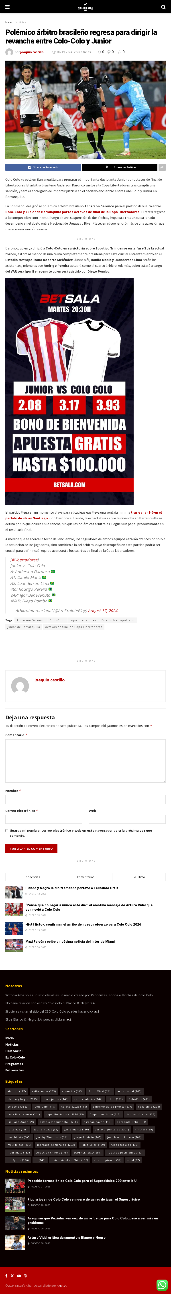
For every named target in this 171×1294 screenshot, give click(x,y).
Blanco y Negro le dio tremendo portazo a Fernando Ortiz (71, 888)
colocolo (18, 1106)
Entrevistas (14, 1070)
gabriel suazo (46, 1129)
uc (40, 1160)
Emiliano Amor (21, 1122)
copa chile (149, 1106)
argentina (72, 1091)
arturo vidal (129, 1091)
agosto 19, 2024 (61, 52)
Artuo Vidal (100, 1091)
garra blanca (76, 1129)
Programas (14, 1064)
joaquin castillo (32, 52)
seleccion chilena (52, 1152)
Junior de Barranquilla (24, 627)
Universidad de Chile (69, 1160)
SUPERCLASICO (87, 1152)
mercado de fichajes (56, 1144)
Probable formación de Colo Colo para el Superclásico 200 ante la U (82, 1181)
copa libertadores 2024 (65, 1114)
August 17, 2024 (102, 610)
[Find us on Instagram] (25, 1275)
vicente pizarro (107, 1160)
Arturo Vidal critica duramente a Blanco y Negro (67, 1238)
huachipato (19, 1137)
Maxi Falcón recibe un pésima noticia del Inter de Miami (70, 942)
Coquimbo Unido (105, 1114)
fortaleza (18, 1129)
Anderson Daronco (31, 620)
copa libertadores (83, 620)
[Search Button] (163, 6)
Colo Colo (45, 1106)
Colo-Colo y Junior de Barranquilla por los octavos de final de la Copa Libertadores (72, 212)
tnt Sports (18, 1160)
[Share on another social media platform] (162, 167)
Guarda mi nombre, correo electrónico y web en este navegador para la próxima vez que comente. (81, 832)
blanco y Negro (23, 1099)
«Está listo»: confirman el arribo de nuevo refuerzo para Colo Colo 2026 (83, 924)
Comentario (16, 735)
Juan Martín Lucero (124, 1137)
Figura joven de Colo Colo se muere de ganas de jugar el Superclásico (84, 1199)
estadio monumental (59, 1122)
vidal (133, 1160)
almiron (17, 1091)
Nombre (13, 791)
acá (96, 1011)
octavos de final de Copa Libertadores (73, 627)
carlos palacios (88, 1099)
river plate (19, 1152)
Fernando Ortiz (131, 1122)
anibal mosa (44, 1091)
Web (92, 811)
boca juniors (56, 1099)
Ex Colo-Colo (15, 1057)
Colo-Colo (57, 620)
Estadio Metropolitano (118, 620)
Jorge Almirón (88, 1137)
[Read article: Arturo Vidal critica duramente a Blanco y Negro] (15, 1242)
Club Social (13, 1051)
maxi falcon (19, 1144)
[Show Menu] (7, 6)
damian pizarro (140, 1114)
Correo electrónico (21, 811)
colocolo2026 (74, 1106)
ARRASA (62, 1286)
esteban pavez (97, 1122)
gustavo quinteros (112, 1129)
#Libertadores (24, 559)
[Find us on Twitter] (12, 1275)
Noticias (21, 22)
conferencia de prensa (112, 1106)
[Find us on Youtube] (19, 1275)
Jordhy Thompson (53, 1137)
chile (115, 1099)
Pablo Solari (93, 1144)
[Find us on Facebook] (6, 1275)
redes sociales (124, 1144)
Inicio (8, 22)
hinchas (144, 1129)
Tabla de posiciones (124, 1152)
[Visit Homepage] (85, 6)
